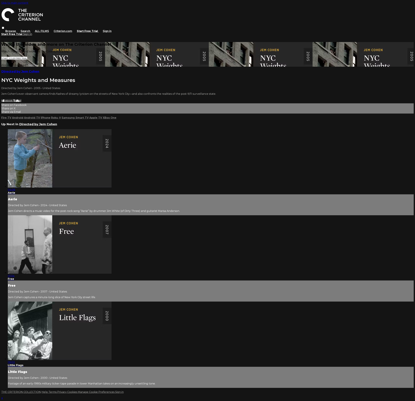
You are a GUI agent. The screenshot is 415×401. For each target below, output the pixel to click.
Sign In (27, 34)
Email (18, 100)
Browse (11, 31)
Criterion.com (63, 31)
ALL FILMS (42, 31)
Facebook (7, 100)
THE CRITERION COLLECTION (21, 392)
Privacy (62, 392)
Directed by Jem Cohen (20, 71)
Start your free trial (14, 58)
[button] (3, 28)
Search (26, 31)
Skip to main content (14, 2)
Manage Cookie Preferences (96, 392)
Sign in (107, 31)
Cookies (72, 392)
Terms (52, 392)
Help (45, 392)
